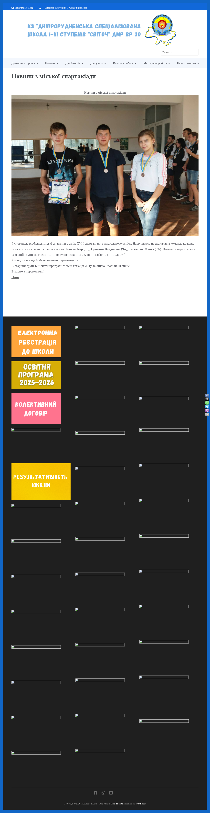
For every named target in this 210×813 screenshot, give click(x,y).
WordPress (141, 803)
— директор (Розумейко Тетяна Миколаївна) (64, 8)
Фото (15, 277)
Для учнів (96, 63)
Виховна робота (123, 63)
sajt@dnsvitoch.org (24, 8)
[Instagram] (103, 793)
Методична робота (155, 63)
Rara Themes (117, 803)
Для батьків (72, 63)
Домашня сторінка (23, 63)
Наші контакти (186, 63)
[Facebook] (95, 793)
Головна (50, 63)
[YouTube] (111, 793)
